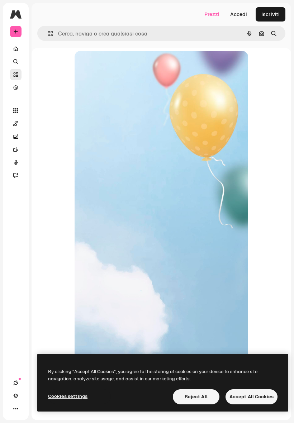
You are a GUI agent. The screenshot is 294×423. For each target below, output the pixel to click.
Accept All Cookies (251, 397)
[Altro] (16, 408)
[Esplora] (16, 87)
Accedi (238, 14)
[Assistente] (16, 175)
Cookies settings (67, 396)
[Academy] (16, 395)
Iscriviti (270, 14)
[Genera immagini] (16, 136)
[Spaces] (16, 123)
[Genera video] (16, 149)
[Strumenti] (16, 111)
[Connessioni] (16, 383)
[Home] (16, 48)
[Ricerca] (16, 61)
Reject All (196, 397)
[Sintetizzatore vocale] (16, 162)
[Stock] (16, 74)
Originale (121, 64)
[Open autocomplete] (47, 33)
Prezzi (211, 14)
